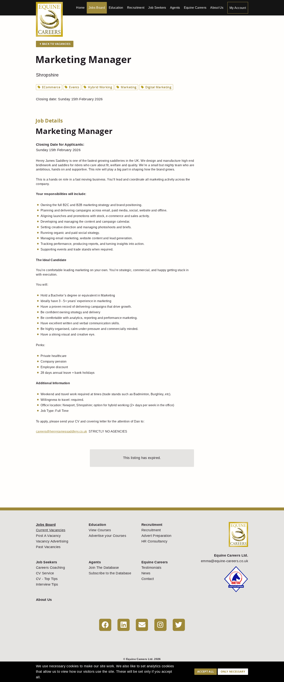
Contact (147, 579)
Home (80, 7)
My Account (238, 7)
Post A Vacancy (48, 536)
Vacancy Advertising (52, 541)
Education (116, 7)
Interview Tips (47, 584)
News (145, 573)
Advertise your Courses (107, 536)
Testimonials (151, 568)
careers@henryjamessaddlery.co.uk (61, 431)
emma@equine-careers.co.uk (224, 561)
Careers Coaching (50, 568)
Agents (175, 7)
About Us (217, 7)
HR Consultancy (154, 541)
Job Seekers (157, 7)
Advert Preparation (156, 536)
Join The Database (104, 568)
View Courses (100, 530)
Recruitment (136, 7)
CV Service (45, 573)
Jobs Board (97, 7)
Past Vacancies (48, 547)
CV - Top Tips (47, 579)
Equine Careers (195, 7)
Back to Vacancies (56, 44)
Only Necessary (233, 671)
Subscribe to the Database (110, 573)
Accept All (205, 671)
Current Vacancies (50, 530)
